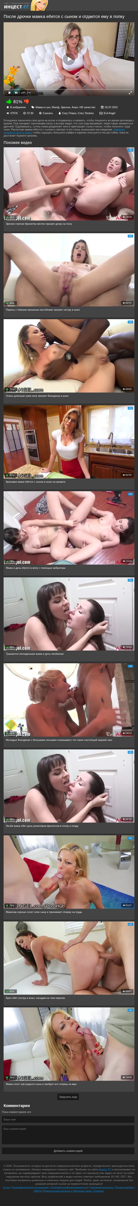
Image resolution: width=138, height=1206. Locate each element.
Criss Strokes (86, 113)
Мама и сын (43, 107)
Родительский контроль (57, 1190)
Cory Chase (69, 113)
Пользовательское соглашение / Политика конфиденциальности (50, 1187)
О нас (6, 1187)
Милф (55, 107)
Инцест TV (105, 1169)
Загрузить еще (68, 1096)
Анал (75, 107)
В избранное (18, 107)
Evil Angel (109, 113)
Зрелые (65, 107)
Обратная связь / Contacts (88, 1190)
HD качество (87, 107)
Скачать (48, 113)
